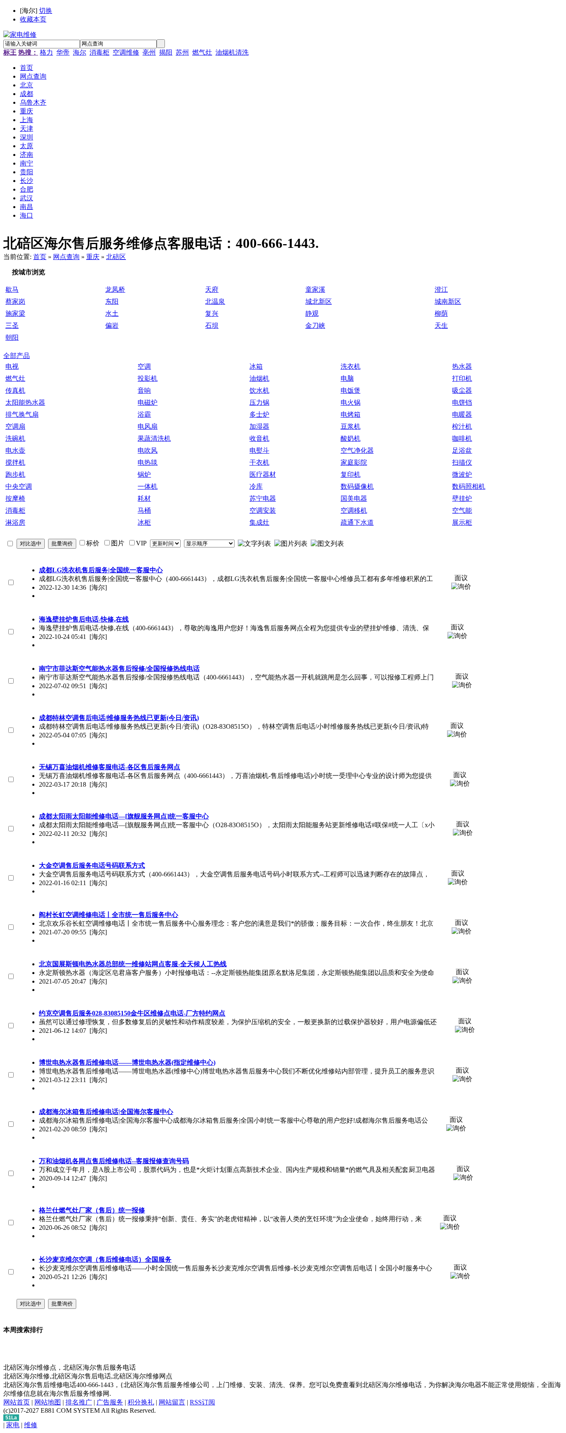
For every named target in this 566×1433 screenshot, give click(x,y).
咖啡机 (462, 438)
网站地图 (47, 1402)
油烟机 (259, 378)
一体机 (147, 486)
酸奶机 (350, 438)
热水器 (462, 366)
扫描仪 (462, 462)
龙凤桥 (115, 289)
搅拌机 (15, 462)
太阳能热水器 (25, 402)
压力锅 (259, 402)
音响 (144, 390)
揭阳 (165, 52)
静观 (312, 313)
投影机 (147, 378)
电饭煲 (350, 390)
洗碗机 (15, 438)
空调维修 (126, 52)
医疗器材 (262, 474)
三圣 (12, 325)
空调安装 (262, 510)
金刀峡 (315, 325)
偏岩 (112, 325)
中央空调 (18, 486)
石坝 (211, 325)
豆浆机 (350, 426)
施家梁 (15, 313)
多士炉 (259, 414)
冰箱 (256, 366)
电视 (12, 366)
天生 (441, 325)
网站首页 (16, 1402)
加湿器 (259, 426)
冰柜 (144, 522)
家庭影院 (354, 462)
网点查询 (66, 256)
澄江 (441, 289)
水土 (112, 313)
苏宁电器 (262, 498)
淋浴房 (15, 522)
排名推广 (78, 1402)
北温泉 (215, 301)
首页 (39, 256)
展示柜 (462, 522)
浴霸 (144, 414)
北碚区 (116, 256)
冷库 (256, 486)
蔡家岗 (15, 301)
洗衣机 (350, 366)
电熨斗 (259, 450)
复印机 (350, 474)
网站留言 (172, 1402)
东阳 (112, 301)
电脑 (347, 378)
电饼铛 (462, 402)
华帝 (63, 52)
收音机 (259, 438)
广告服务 (110, 1402)
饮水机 (259, 390)
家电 (12, 1424)
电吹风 (147, 450)
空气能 (462, 510)
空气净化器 (357, 450)
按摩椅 (15, 498)
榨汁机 (462, 426)
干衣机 (259, 462)
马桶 (144, 510)
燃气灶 (202, 52)
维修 (30, 1424)
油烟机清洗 (232, 52)
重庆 (92, 256)
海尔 (79, 52)
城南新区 (448, 301)
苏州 (182, 52)
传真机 (15, 390)
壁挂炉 (462, 498)
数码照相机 (468, 486)
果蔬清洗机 (154, 438)
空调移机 (354, 510)
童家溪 (315, 289)
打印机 (462, 378)
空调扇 (15, 426)
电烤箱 (350, 414)
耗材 (144, 498)
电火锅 (350, 402)
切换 (45, 10)
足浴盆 (462, 450)
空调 (144, 366)
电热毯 (147, 462)
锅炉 (144, 474)
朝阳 (12, 337)
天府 (211, 289)
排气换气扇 (22, 414)
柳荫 (441, 313)
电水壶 (15, 450)
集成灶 (259, 522)
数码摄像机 (357, 486)
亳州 (149, 52)
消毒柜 (99, 52)
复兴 (211, 313)
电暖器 (462, 414)
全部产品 (16, 355)
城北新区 (318, 301)
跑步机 (15, 474)
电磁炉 (147, 402)
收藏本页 (33, 19)
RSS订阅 (202, 1402)
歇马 (12, 289)
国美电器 (354, 498)
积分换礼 (141, 1402)
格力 (46, 52)
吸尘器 (462, 390)
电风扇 (147, 426)
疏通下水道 (357, 522)
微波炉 (462, 474)
